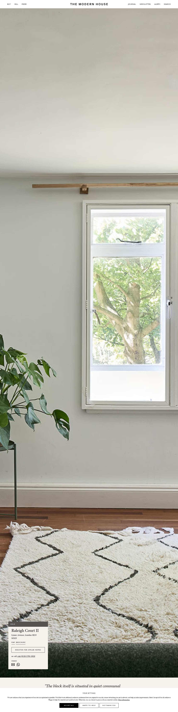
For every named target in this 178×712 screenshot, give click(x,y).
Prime (24, 4)
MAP (13, 642)
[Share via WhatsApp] (18, 664)
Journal (132, 4)
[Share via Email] (13, 664)
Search (167, 4)
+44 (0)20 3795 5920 (26, 656)
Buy (9, 4)
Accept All (69, 705)
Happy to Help (89, 705)
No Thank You (109, 705)
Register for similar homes (28, 650)
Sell (16, 4)
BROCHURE (20, 642)
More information (124, 700)
